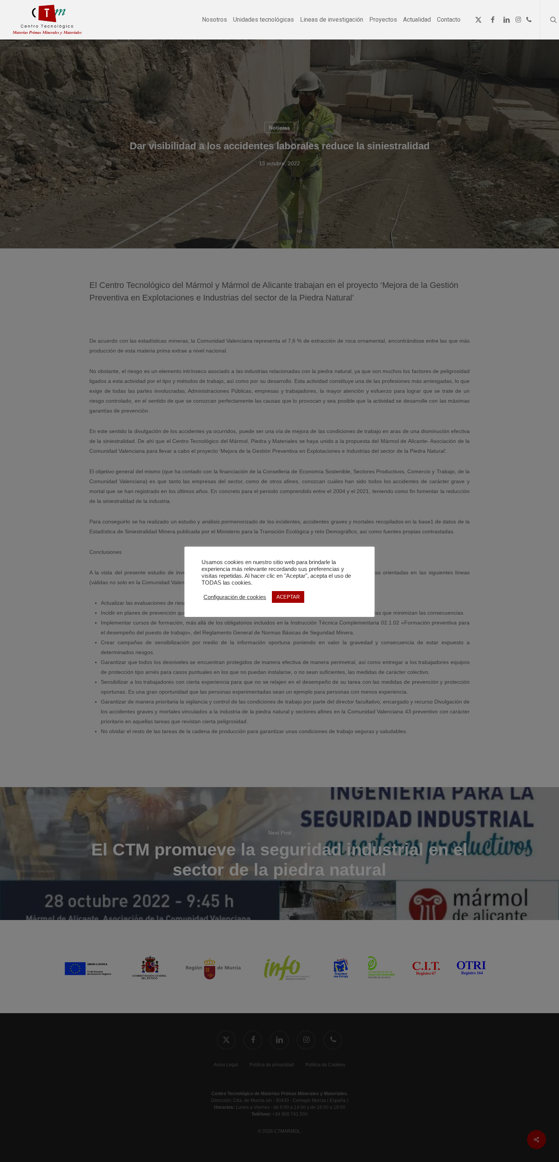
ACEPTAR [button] (288, 597)
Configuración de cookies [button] (234, 597)
